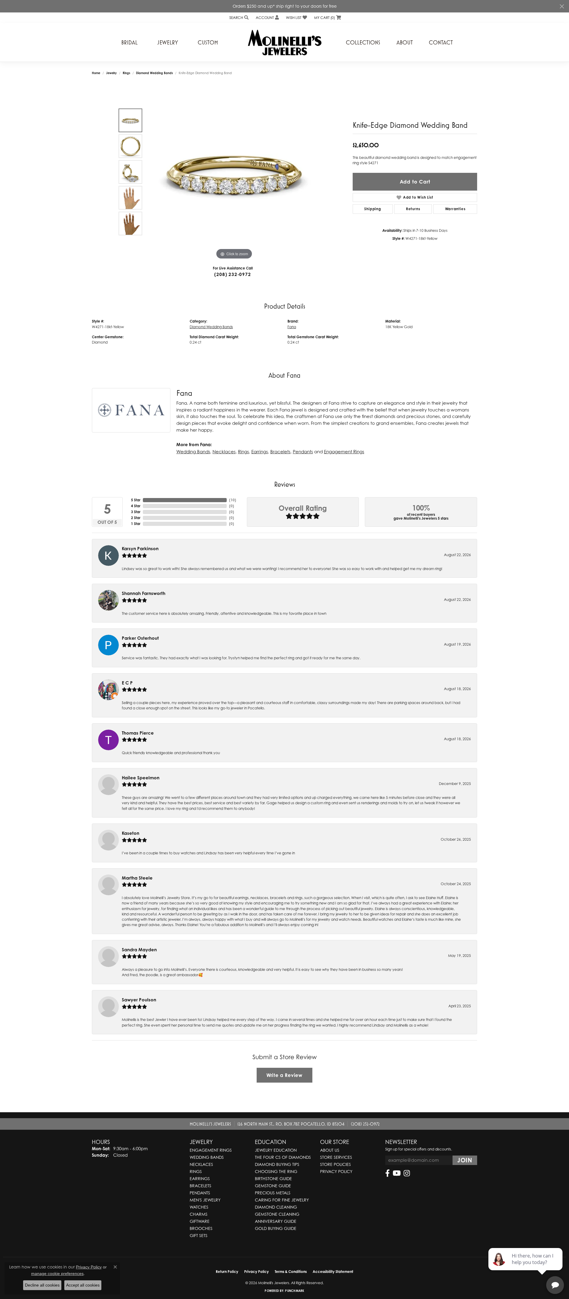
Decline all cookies (42, 1285)
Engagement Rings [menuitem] (211, 1150)
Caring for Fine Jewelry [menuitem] (282, 1199)
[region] (234, 172)
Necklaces (224, 451)
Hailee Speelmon (140, 778)
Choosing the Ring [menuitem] (276, 1171)
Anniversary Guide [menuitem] (275, 1221)
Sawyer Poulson (139, 1000)
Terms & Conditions (291, 1271)
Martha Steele (137, 878)
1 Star (135, 523)
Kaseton (130, 833)
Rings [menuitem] (196, 1171)
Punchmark (294, 1290)
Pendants (303, 451)
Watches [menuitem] (199, 1206)
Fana (291, 327)
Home (96, 73)
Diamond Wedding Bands (154, 73)
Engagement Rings (344, 451)
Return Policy (227, 1271)
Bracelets (280, 451)
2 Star (135, 518)
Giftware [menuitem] (200, 1221)
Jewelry (167, 42)
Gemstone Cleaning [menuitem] (277, 1214)
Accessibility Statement (333, 1271)
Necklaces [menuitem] (201, 1164)
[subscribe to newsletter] (465, 1160)
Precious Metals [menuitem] (272, 1192)
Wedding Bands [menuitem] (207, 1157)
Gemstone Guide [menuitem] (273, 1185)
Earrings (259, 451)
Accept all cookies (83, 1285)
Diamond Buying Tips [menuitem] (277, 1164)
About (405, 42)
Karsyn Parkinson (140, 548)
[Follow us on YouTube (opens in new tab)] (397, 1173)
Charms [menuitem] (198, 1214)
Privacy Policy (336, 1171)
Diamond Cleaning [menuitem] (276, 1206)
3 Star (135, 512)
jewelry (111, 73)
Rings (126, 73)
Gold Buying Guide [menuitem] (275, 1228)
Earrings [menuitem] (200, 1178)
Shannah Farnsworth (143, 593)
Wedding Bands (193, 451)
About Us (329, 1150)
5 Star (135, 500)
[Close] (561, 6)
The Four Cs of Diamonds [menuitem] (283, 1157)
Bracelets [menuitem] (200, 1185)
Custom (208, 42)
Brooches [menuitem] (201, 1228)
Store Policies (335, 1164)
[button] (238, 17)
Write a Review (284, 1075)
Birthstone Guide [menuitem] (273, 1178)
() (232, 500)
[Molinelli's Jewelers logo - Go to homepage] (284, 42)
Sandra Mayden (139, 949)
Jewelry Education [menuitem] (276, 1150)
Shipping (372, 209)
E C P (127, 683)
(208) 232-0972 (232, 274)
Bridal (129, 42)
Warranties (455, 209)
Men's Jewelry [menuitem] (205, 1199)
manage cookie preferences (57, 1273)
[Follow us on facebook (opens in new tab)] (387, 1173)
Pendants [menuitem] (200, 1192)
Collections (363, 42)
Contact (441, 42)
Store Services (336, 1157)
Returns (413, 209)
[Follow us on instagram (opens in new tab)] (407, 1173)
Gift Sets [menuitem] (198, 1235)
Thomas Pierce (138, 733)
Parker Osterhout (140, 638)
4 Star (135, 506)
